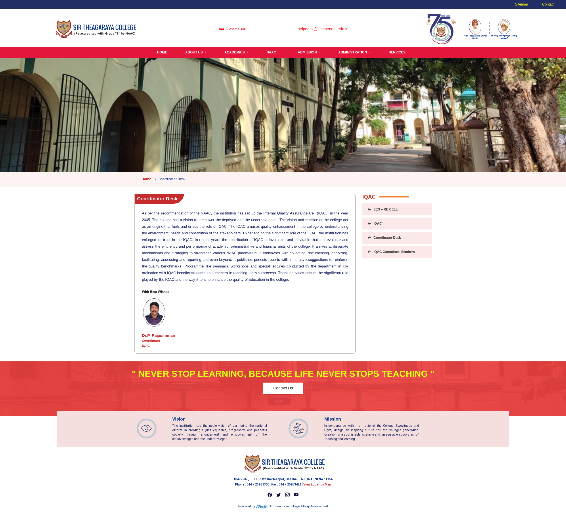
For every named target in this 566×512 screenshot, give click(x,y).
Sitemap (521, 4)
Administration (353, 52)
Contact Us (283, 388)
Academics (235, 52)
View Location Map (317, 484)
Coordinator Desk (157, 198)
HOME (162, 52)
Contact (548, 4)
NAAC (271, 52)
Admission (308, 52)
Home (146, 179)
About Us (194, 52)
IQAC (377, 223)
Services (397, 52)
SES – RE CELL (385, 209)
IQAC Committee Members (394, 252)
